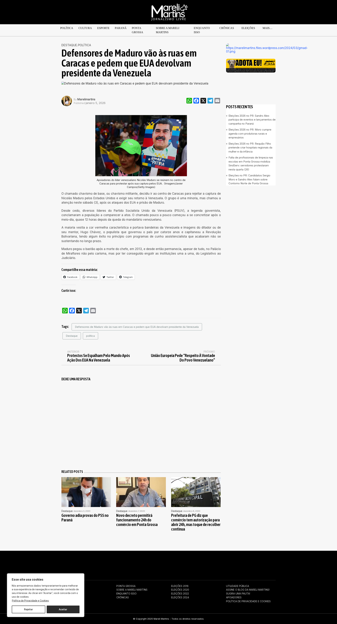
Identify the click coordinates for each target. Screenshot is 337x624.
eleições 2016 (180, 586)
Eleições (248, 28)
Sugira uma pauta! (238, 593)
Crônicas (226, 28)
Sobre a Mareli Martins (167, 30)
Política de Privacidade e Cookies (30, 600)
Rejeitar (28, 609)
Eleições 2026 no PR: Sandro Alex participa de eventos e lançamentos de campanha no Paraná (252, 119)
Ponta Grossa (137, 30)
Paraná (121, 28)
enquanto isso (202, 30)
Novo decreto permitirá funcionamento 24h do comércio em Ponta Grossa (137, 520)
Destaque (69, 45)
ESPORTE (103, 28)
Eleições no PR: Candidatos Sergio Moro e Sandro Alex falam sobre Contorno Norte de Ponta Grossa (249, 179)
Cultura (85, 28)
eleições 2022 (180, 593)
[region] (45, 595)
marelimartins (86, 99)
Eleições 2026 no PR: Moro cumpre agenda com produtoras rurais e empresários (250, 133)
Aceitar (63, 609)
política (90, 335)
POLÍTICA (66, 28)
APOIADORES (234, 597)
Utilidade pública (237, 586)
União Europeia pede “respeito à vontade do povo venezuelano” (183, 357)
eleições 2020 (180, 589)
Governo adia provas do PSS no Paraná (85, 517)
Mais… (267, 28)
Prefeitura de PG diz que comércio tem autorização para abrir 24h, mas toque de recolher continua (195, 522)
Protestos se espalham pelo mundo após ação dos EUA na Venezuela (98, 357)
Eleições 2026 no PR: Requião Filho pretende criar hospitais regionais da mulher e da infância (250, 147)
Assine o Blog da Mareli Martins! (248, 589)
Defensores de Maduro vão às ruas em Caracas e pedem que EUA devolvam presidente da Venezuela (137, 327)
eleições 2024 (180, 597)
